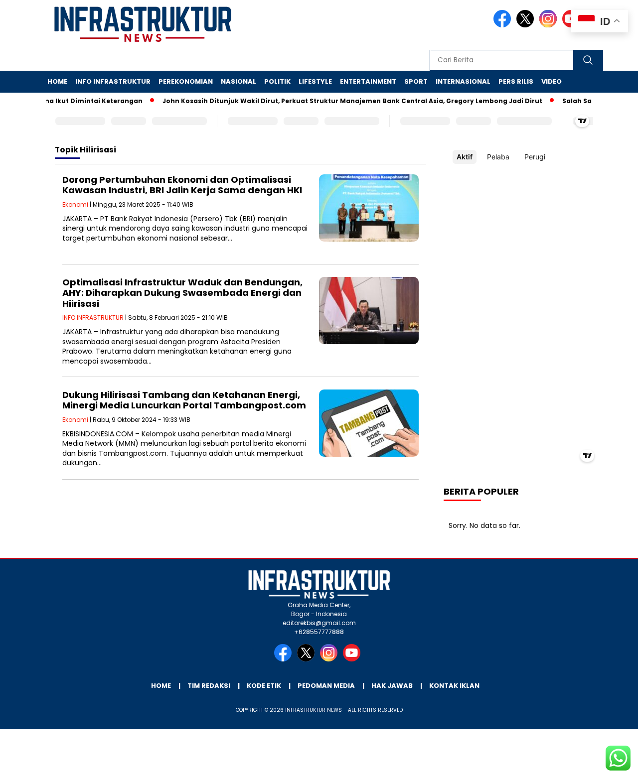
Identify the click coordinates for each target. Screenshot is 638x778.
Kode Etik (264, 685)
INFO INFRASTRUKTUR (113, 81)
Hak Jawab (392, 685)
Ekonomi (75, 204)
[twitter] (526, 25)
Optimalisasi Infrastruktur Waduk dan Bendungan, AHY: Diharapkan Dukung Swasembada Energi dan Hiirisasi (182, 293)
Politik (277, 81)
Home (57, 81)
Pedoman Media (326, 685)
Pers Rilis (515, 81)
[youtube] (353, 659)
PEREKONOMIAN (186, 81)
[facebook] (503, 25)
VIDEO (551, 81)
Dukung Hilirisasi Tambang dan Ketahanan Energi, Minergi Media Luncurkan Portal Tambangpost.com (184, 400)
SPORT (416, 81)
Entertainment (368, 81)
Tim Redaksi (208, 685)
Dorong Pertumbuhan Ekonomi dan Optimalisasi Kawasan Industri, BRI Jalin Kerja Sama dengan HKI (182, 185)
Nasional (238, 81)
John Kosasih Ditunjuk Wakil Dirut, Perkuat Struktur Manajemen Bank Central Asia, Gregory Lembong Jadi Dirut (342, 101)
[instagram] (549, 25)
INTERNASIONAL (463, 81)
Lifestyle (315, 81)
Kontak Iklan (454, 685)
